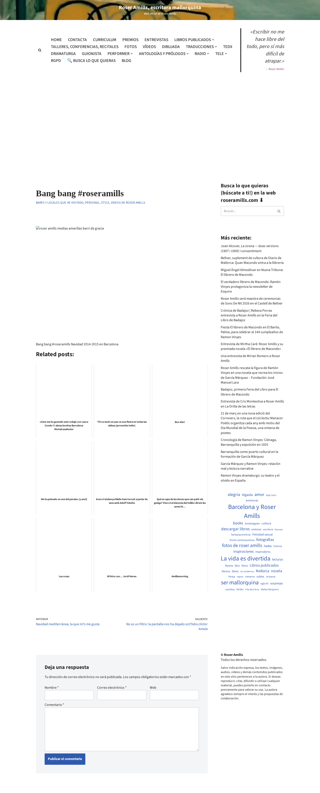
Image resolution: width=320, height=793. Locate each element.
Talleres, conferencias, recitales (84, 47)
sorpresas (276, 583)
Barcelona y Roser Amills (252, 511)
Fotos (131, 47)
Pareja (231, 577)
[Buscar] (39, 50)
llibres (235, 571)
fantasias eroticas (241, 535)
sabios (260, 577)
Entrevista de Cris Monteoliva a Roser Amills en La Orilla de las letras (252, 404)
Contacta (77, 40)
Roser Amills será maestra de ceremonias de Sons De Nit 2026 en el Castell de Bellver (252, 301)
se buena (270, 577)
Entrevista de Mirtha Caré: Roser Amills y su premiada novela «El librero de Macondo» (252, 346)
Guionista (91, 54)
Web (153, 687)
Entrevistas (156, 40)
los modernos (247, 571)
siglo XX (264, 583)
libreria (229, 566)
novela (276, 571)
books (238, 523)
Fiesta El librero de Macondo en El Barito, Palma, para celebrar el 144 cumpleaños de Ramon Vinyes (252, 332)
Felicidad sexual (262, 535)
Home (56, 40)
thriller (240, 589)
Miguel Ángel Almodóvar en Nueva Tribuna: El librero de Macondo (252, 272)
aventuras (252, 500)
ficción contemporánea (242, 540)
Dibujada (171, 47)
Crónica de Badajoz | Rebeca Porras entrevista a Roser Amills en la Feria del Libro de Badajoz (249, 315)
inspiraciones (243, 551)
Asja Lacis (271, 495)
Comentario (54, 704)
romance (250, 577)
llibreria (226, 571)
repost (240, 576)
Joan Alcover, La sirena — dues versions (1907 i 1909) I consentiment (250, 248)
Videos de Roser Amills (128, 202)
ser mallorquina (240, 583)
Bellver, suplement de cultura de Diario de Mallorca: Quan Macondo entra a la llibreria (252, 260)
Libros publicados (264, 565)
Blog (126, 61)
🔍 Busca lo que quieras (91, 61)
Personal (92, 202)
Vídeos (149, 47)
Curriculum (104, 40)
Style (105, 202)
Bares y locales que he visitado (60, 202)
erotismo (256, 529)
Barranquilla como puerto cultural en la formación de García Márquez (249, 454)
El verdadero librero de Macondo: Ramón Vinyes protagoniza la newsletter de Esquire (251, 286)
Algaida (247, 494)
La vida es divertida (245, 558)
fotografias (265, 539)
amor (259, 495)
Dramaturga (63, 54)
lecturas (277, 559)
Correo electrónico (112, 687)
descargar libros (235, 529)
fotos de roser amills (242, 545)
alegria (234, 495)
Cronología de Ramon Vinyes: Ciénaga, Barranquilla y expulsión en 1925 (249, 442)
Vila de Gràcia (252, 589)
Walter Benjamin (270, 589)
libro (237, 566)
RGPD (56, 61)
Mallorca (262, 571)
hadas (268, 546)
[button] (213, 40)
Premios (130, 40)
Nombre (52, 687)
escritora (268, 529)
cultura (266, 523)
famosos (279, 529)
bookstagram (252, 523)
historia (277, 546)
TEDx (227, 47)
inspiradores (263, 552)
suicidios (230, 589)
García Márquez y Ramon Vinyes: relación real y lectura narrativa (250, 466)
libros (245, 566)
